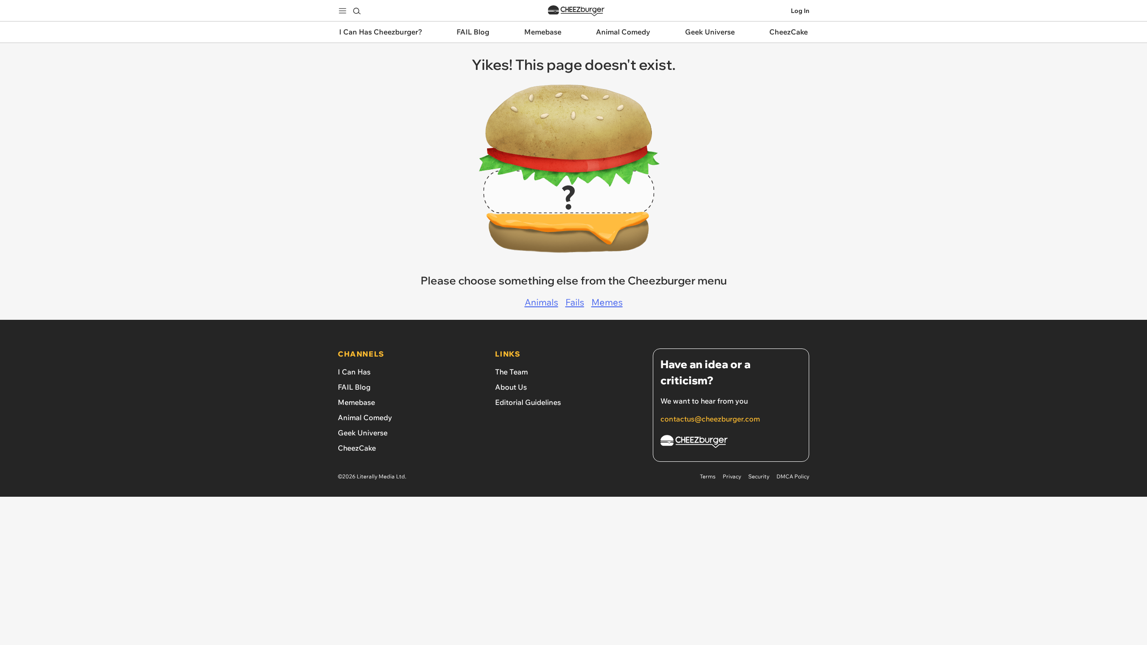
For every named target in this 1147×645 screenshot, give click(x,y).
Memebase (356, 402)
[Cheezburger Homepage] (576, 11)
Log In (800, 11)
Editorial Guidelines (528, 402)
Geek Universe (363, 432)
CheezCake (357, 447)
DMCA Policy (792, 476)
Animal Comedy (365, 417)
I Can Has (354, 371)
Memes (607, 302)
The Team (511, 371)
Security (758, 476)
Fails (574, 302)
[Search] (356, 10)
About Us (511, 387)
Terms (708, 476)
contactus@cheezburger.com (710, 418)
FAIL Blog (354, 387)
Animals (541, 302)
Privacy (732, 476)
